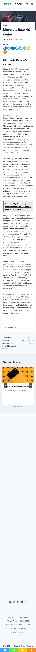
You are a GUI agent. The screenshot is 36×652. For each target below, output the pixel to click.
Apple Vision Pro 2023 (27, 340)
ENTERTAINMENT (21, 628)
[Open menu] (32, 3)
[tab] (15, 406)
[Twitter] (9, 48)
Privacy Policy (12, 621)
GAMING (13, 632)
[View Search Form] (27, 4)
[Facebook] (5, 48)
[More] (5, 52)
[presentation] (18, 375)
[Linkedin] (13, 48)
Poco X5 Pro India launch (17, 386)
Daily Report (9, 39)
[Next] (30, 385)
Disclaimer (24, 617)
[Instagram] (18, 602)
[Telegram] (20, 48)
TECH (5, 25)
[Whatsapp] (24, 48)
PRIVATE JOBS (24, 625)
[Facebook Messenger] (17, 48)
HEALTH (22, 632)
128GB (10, 300)
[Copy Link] (28, 48)
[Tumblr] (26, 602)
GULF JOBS (24, 621)
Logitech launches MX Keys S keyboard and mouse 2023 (9, 343)
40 (19, 83)
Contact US (12, 617)
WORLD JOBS (11, 625)
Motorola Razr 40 (10, 327)
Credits (30, 646)
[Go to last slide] (5, 385)
